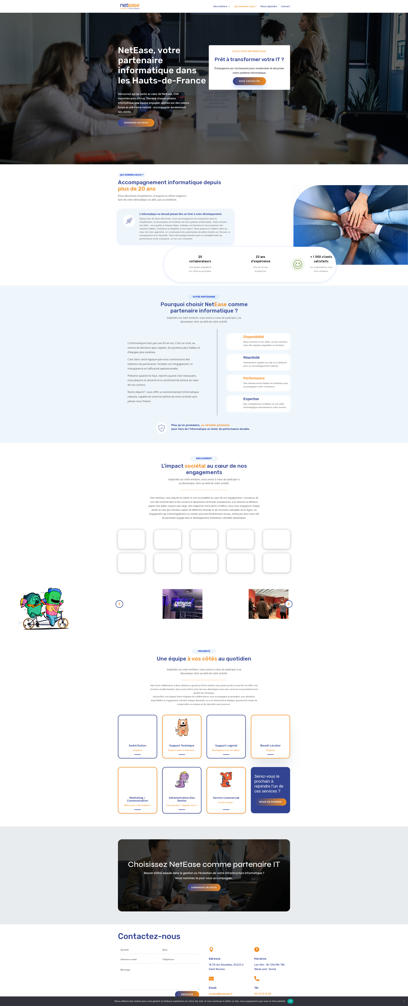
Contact (285, 6)
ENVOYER (187, 994)
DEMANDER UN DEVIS (136, 122)
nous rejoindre (270, 801)
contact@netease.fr (221, 993)
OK (290, 1001)
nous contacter (249, 81)
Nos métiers (220, 6)
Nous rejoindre (268, 6)
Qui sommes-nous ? (245, 6)
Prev (119, 604)
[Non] (404, 1001)
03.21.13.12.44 (262, 993)
